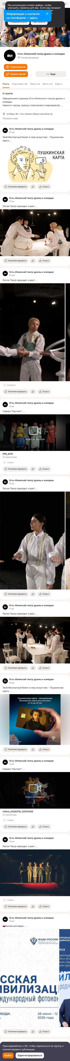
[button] (15, 67)
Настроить (39, 21)
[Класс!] (5, 385)
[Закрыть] (47, 14)
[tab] (6, 84)
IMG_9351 (8, 453)
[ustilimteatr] (5, 130)
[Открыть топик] (35, 139)
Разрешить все (18, 21)
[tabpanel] (35, 581)
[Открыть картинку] (32, 332)
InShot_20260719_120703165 (18, 811)
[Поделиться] (33, 186)
